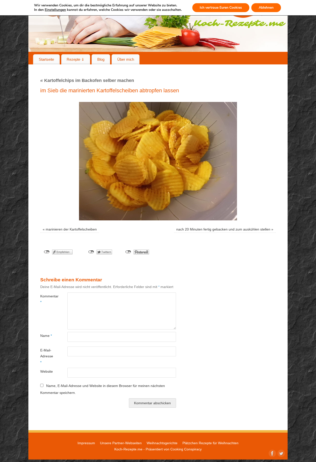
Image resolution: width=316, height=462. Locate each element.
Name (46, 336)
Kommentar (47, 299)
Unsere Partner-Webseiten (121, 443)
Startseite (46, 59)
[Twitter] (280, 453)
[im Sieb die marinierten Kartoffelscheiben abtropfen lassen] (158, 161)
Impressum (86, 443)
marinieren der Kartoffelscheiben (71, 229)
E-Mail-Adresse (46, 356)
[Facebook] (272, 453)
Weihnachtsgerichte (162, 443)
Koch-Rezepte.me (128, 449)
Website (46, 371)
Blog (100, 59)
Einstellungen (55, 10)
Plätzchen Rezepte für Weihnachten (210, 443)
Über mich (125, 59)
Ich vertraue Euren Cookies (221, 7)
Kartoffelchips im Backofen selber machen (87, 80)
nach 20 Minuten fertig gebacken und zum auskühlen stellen (223, 229)
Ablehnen (266, 7)
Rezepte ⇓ (75, 59)
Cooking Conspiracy (186, 449)
